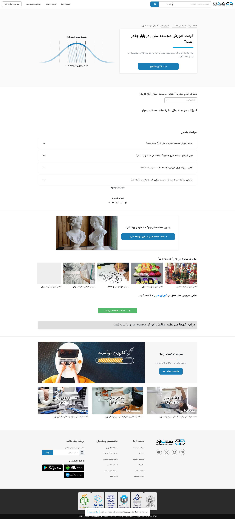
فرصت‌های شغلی (138, 459)
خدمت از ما (65, 4)
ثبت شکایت (114, 476)
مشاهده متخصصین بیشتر (114, 310)
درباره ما (141, 453)
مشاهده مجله (173, 371)
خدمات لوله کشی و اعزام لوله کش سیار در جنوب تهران (178, 416)
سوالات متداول (139, 470)
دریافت (47, 452)
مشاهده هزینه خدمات (111, 453)
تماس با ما (141, 465)
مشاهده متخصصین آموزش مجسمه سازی (148, 236)
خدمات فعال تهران (112, 448)
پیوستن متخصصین (33, 4)
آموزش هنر (165, 25)
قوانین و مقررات (139, 476)
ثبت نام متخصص (112, 465)
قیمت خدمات (51, 4)
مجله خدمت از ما (138, 448)
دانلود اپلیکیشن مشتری (110, 459)
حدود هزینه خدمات (179, 25)
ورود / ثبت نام (10, 4)
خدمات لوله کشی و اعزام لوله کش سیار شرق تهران (70, 416)
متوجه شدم (93, 511)
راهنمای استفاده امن (111, 470)
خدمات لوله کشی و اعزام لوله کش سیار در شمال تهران (124, 416)
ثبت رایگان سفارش (158, 66)
